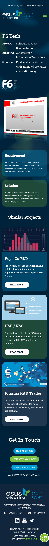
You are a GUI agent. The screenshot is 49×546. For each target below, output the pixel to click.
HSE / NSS (14, 325)
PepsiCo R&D (16, 258)
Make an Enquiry (24, 451)
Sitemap (32, 532)
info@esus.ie (40, 5)
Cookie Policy (33, 529)
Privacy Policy (17, 529)
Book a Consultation (24, 467)
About (13, 5)
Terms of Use (19, 532)
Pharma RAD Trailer (23, 393)
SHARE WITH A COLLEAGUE (24, 459)
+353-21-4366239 (25, 5)
